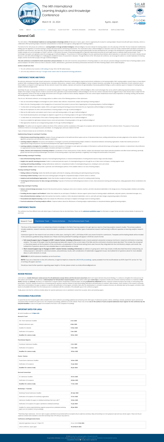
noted (62, 438)
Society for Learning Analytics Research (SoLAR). (84, 436)
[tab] (26, 221)
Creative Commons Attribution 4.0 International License (101, 438)
